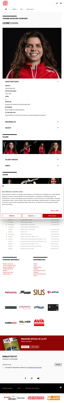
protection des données (35, 367)
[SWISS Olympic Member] (15, 398)
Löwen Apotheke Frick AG (9, 265)
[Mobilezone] (11, 323)
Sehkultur (36, 272)
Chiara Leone (30, 9)
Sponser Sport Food (8, 272)
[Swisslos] (37, 398)
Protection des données (32, 388)
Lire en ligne (34, 347)
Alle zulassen (52, 215)
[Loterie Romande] (53, 398)
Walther (36, 264)
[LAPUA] (53, 292)
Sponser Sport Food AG (40, 270)
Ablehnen (11, 215)
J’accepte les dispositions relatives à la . (23, 367)
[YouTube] (38, 378)
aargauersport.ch (7, 274)
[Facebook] (25, 378)
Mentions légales (7, 388)
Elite (21, 9)
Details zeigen (55, 210)
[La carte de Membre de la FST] (53, 307)
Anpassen (31, 215)
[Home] (6, 9)
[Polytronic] (25, 307)
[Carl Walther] (39, 307)
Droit (19, 388)
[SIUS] (39, 292)
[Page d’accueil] (5, 3)
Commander (25, 347)
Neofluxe (5, 270)
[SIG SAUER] (25, 292)
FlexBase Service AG (8, 264)
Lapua (35, 265)
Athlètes (14, 9)
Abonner (58, 364)
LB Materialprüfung (8, 269)
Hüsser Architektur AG (8, 267)
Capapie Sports (37, 267)
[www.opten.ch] (61, 387)
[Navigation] (61, 3)
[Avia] (39, 323)
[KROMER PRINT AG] (25, 323)
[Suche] (57, 3)
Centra (35, 275)
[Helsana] (11, 292)
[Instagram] (31, 378)
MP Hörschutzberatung (40, 274)
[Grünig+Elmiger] (11, 307)
